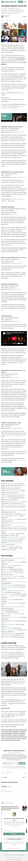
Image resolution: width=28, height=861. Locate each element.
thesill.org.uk (14, 214)
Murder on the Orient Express (13, 487)
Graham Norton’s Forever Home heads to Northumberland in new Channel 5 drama (10, 808)
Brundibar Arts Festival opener (13, 501)
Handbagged (10, 599)
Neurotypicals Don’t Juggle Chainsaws (15, 572)
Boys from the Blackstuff (13, 617)
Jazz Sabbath (8, 565)
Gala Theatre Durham (15, 199)
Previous (5, 777)
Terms (16, 854)
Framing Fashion (11, 533)
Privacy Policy (14, 844)
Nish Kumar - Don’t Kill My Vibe (13, 613)
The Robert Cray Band (11, 629)
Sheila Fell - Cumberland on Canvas (16, 526)
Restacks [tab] (10, 786)
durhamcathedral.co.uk (17, 132)
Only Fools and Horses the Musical (16, 558)
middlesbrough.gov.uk (17, 428)
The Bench (13, 621)
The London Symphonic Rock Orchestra (15, 505)
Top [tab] (2, 803)
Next (24, 777)
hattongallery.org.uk (16, 289)
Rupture (8, 571)
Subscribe (20, 1)
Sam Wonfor (6, 15)
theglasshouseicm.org (17, 263)
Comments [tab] (4, 786)
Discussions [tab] (11, 803)
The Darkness (8, 585)
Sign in (25, 1)
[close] (24, 813)
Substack (8, 859)
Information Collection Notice (16, 843)
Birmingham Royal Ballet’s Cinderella (16, 581)
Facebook (21, 106)
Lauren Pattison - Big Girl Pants (13, 606)
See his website (21, 460)
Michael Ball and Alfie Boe (11, 587)
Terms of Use (20, 842)
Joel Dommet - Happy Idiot (12, 576)
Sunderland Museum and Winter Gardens (13, 530)
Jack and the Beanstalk (12, 483)
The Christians (9, 628)
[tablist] (6, 786)
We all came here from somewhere (16, 522)
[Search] (25, 803)
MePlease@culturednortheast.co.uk (10, 713)
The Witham (16, 515)
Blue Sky (16, 108)
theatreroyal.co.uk (16, 321)
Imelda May (8, 594)
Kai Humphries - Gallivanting (12, 562)
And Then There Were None (13, 490)
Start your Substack (11, 857)
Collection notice (21, 854)
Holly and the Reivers (20, 79)
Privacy (13, 854)
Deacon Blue (8, 637)
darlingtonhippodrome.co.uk (18, 177)
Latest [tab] (6, 803)
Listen (25, 16)
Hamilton (11, 633)
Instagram (3, 108)
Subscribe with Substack (15, 839)
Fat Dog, (7, 569)
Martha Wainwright (10, 624)
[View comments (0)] (7, 20)
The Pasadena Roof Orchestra (13, 510)
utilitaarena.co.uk (15, 377)
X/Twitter (9, 108)
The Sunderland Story (13, 603)
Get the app (19, 857)
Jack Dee (8, 635)
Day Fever (7, 498)
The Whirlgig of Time (11, 519)
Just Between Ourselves (13, 596)
